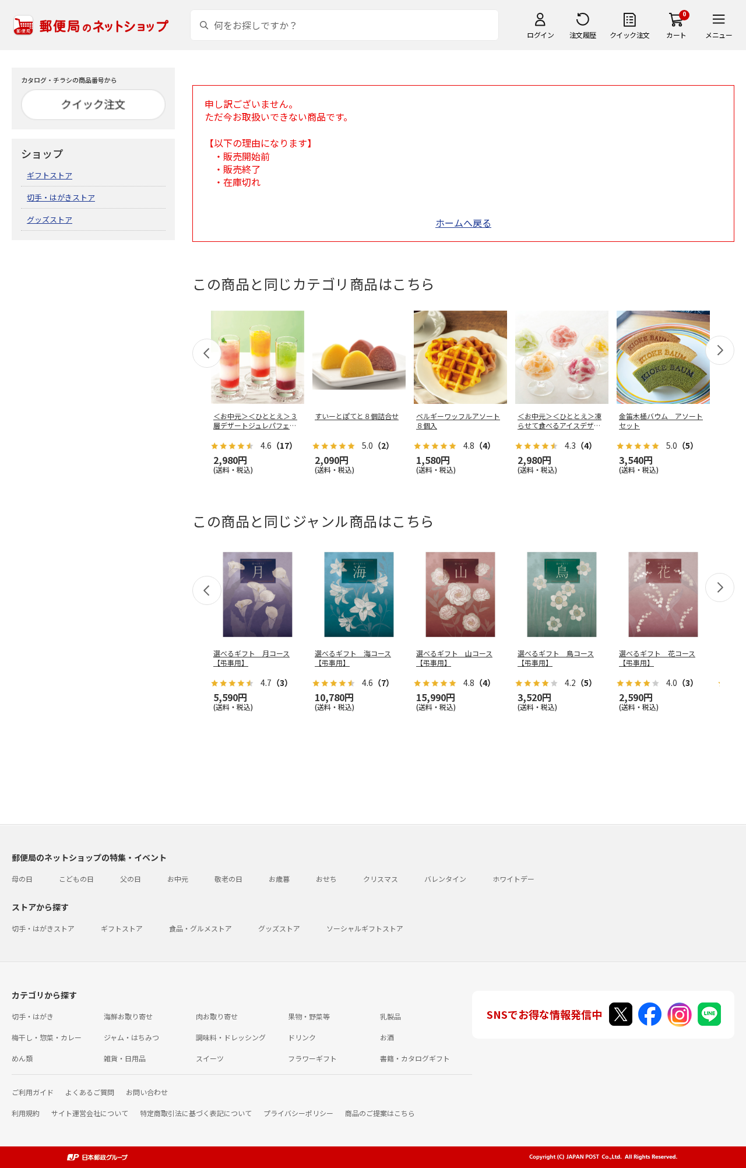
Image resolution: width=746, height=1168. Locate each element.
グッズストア (49, 219)
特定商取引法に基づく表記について (196, 1113)
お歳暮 (279, 879)
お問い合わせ (147, 1092)
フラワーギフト (312, 1058)
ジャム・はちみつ (131, 1037)
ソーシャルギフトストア (364, 928)
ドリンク (302, 1037)
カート (676, 35)
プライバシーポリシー (298, 1113)
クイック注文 (630, 35)
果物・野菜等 (309, 1016)
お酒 (387, 1037)
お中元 (177, 879)
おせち (326, 879)
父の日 (130, 879)
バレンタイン (445, 879)
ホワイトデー (513, 879)
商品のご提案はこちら (380, 1113)
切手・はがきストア (61, 197)
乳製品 (390, 1016)
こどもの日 (76, 879)
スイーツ (210, 1058)
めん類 (22, 1058)
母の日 (22, 879)
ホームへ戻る (463, 223)
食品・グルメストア (200, 928)
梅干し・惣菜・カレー (47, 1037)
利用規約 (26, 1113)
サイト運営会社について (89, 1113)
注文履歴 (582, 35)
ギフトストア (49, 175)
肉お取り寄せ (217, 1016)
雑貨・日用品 (125, 1058)
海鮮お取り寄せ (128, 1016)
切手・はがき (33, 1016)
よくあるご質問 (89, 1092)
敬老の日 (228, 879)
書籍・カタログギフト (415, 1058)
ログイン (540, 35)
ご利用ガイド (33, 1092)
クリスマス (380, 879)
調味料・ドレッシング (231, 1037)
